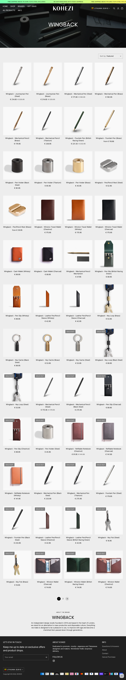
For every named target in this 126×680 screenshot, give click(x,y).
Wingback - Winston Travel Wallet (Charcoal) (108, 228)
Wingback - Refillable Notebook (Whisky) (17, 494)
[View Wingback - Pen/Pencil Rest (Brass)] (17, 210)
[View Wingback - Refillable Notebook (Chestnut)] (78, 431)
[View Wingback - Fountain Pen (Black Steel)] (17, 520)
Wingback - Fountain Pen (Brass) (109, 138)
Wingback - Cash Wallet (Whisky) (17, 271)
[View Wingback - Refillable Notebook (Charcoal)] (109, 431)
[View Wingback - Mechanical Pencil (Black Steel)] (78, 387)
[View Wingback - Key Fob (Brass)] (17, 565)
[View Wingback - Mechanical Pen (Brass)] (109, 77)
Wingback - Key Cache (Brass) (48, 360)
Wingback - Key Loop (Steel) (17, 404)
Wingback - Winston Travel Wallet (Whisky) (78, 228)
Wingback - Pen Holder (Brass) (78, 183)
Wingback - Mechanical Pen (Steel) (78, 94)
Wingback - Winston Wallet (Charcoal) (47, 583)
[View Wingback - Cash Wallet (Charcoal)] (48, 254)
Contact (105, 653)
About (104, 650)
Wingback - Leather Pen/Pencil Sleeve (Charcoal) (78, 317)
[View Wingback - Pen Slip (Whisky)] (17, 298)
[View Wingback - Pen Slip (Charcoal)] (109, 387)
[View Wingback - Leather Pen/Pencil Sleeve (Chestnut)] (48, 520)
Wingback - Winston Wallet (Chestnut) (109, 583)
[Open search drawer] (114, 8)
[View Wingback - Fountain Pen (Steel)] (109, 476)
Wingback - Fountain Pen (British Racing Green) (78, 139)
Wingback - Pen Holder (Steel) (48, 449)
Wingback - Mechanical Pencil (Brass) (17, 139)
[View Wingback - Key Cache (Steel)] (78, 343)
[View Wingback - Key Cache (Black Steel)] (17, 343)
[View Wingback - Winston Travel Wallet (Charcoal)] (109, 210)
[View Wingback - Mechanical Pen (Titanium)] (78, 476)
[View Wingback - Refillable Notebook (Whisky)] (17, 476)
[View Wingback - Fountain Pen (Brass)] (109, 121)
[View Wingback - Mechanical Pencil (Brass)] (17, 121)
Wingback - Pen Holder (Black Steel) (17, 184)
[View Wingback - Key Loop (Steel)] (17, 387)
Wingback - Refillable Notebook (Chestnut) (78, 450)
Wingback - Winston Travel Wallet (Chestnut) (47, 228)
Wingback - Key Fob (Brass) (17, 582)
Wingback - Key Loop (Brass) (108, 316)
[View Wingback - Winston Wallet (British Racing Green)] (78, 565)
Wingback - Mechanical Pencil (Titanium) (48, 139)
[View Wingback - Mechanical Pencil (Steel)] (48, 387)
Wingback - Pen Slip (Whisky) (17, 316)
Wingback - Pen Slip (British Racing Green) (109, 272)
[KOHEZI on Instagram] (54, 661)
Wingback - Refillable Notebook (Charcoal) (108, 450)
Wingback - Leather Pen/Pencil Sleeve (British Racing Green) (78, 539)
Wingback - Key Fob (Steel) (109, 538)
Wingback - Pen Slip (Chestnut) (17, 449)
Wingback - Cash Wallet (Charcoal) (47, 271)
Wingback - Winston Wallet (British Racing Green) (78, 583)
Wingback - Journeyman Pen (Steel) (17, 95)
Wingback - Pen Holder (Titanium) (47, 183)
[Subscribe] (46, 657)
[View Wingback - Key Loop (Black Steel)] (109, 343)
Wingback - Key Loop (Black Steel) (108, 360)
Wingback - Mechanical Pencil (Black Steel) (78, 405)
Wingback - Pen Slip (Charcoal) (109, 404)
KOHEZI (19, 674)
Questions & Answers (110, 646)
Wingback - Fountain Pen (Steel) (109, 493)
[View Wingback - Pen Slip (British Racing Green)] (109, 254)
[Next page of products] (67, 599)
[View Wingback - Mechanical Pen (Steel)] (78, 77)
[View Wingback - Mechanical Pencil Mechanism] (78, 254)
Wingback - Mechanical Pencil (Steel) (48, 405)
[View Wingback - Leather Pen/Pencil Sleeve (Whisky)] (48, 298)
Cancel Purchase (108, 657)
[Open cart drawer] (122, 8)
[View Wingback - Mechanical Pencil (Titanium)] (48, 121)
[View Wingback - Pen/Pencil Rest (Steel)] (109, 165)
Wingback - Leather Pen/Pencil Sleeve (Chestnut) (48, 539)
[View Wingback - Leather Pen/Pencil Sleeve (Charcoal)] (78, 298)
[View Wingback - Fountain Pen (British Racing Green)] (78, 121)
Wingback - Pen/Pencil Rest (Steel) (109, 183)
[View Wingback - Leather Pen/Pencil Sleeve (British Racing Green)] (78, 520)
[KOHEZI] (63, 8)
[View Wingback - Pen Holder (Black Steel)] (17, 165)
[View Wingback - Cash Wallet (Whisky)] (17, 254)
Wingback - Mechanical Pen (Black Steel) (47, 494)
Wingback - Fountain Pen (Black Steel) (17, 539)
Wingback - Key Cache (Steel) (78, 360)
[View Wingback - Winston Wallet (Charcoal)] (48, 565)
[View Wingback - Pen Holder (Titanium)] (48, 165)
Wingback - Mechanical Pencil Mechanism (78, 272)
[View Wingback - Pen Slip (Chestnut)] (17, 431)
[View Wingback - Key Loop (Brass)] (109, 298)
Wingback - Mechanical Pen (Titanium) (78, 494)
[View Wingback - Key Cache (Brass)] (48, 343)
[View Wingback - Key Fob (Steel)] (109, 520)
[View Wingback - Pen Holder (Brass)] (78, 165)
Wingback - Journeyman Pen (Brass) (47, 95)
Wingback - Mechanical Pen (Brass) (109, 94)
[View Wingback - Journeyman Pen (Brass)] (48, 77)
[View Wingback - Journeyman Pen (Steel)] (17, 77)
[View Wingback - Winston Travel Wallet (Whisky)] (78, 210)
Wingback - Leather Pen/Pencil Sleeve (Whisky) (48, 317)
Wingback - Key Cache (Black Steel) (17, 361)
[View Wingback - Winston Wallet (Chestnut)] (109, 565)
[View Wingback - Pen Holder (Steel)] (48, 431)
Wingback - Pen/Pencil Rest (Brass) (17, 227)
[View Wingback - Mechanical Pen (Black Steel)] (48, 476)
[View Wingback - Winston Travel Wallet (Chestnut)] (48, 210)
